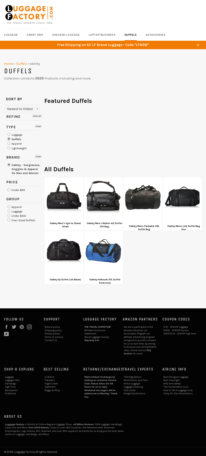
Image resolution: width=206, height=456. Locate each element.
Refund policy (52, 327)
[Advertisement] (123, 137)
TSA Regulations (133, 377)
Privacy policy (52, 333)
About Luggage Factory (96, 337)
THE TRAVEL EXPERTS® (97, 327)
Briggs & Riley (52, 390)
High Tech (10, 386)
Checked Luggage (66, 35)
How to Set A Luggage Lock (178, 390)
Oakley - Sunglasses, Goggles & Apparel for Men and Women (25, 169)
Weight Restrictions (134, 393)
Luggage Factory (24, 451)
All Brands (10, 393)
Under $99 (18, 190)
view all (37, 116)
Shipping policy (53, 330)
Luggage (11, 35)
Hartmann (50, 386)
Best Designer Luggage (175, 377)
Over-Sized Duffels (23, 220)
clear (38, 126)
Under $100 (18, 216)
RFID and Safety (172, 383)
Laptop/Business (102, 35)
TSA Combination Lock (175, 386)
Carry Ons (35, 35)
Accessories (156, 35)
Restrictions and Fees (136, 380)
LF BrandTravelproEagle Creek (51, 380)
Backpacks (11, 390)
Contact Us (51, 340)
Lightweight (19, 148)
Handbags (10, 383)
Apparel (16, 144)
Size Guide (130, 390)
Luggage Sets (12, 380)
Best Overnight (171, 380)
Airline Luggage (132, 383)
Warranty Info (91, 340)
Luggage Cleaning (133, 386)
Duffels (131, 35)
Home (8, 64)
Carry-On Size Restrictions (178, 393)
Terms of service (54, 337)
